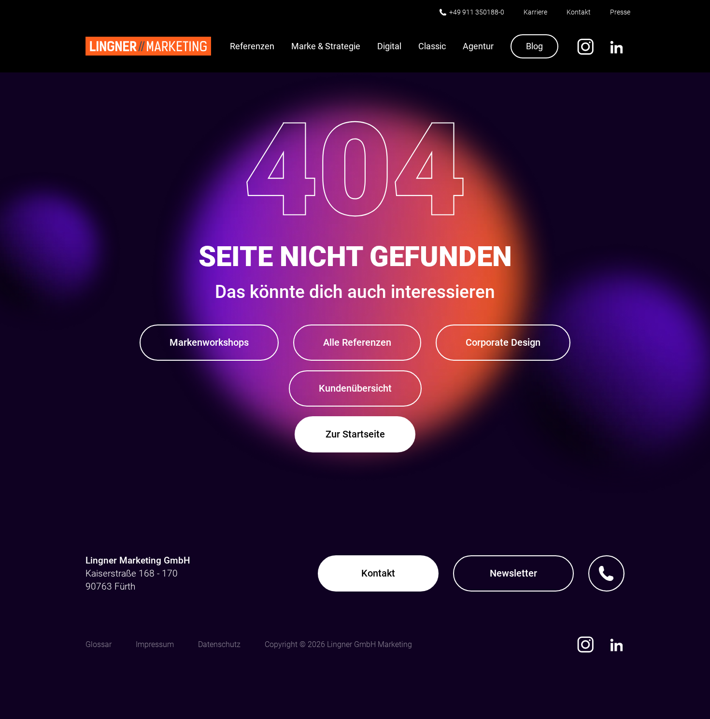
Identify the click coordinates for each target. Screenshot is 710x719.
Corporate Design (503, 342)
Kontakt (579, 12)
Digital (389, 46)
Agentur (478, 46)
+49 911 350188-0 (476, 12)
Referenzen (252, 46)
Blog (534, 46)
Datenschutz (219, 644)
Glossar (98, 644)
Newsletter (513, 573)
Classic (432, 46)
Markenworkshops (209, 342)
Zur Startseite (355, 434)
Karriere (535, 12)
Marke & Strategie (325, 46)
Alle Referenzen (357, 342)
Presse (620, 12)
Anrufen (606, 573)
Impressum (155, 644)
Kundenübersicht (355, 388)
